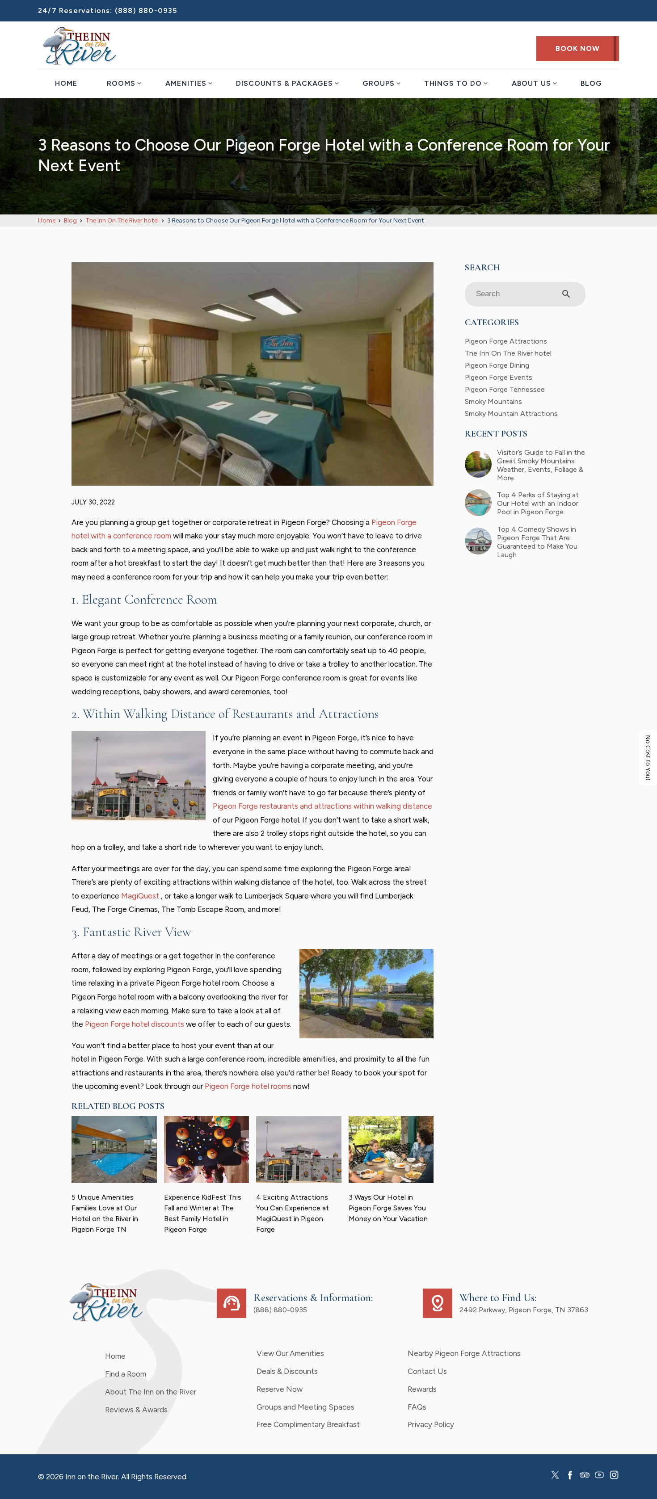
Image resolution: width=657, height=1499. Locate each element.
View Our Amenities (290, 1353)
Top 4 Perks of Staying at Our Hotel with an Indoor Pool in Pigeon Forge (538, 503)
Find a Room (125, 1373)
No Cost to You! (648, 758)
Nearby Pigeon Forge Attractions (464, 1353)
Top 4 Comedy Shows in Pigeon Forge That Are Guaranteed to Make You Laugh (537, 542)
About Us (531, 83)
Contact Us (427, 1371)
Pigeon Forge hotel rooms (248, 1086)
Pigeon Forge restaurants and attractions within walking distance (322, 806)
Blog (591, 83)
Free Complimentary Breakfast (308, 1424)
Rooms (121, 83)
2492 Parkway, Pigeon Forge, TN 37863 (523, 1310)
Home (66, 83)
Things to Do (453, 83)
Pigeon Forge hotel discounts (134, 1024)
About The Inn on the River (150, 1391)
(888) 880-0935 (146, 10)
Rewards (422, 1389)
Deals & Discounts (287, 1371)
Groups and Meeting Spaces (305, 1406)
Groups (378, 83)
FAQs (417, 1406)
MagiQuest (141, 895)
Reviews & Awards (136, 1409)
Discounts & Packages (284, 83)
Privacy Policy (431, 1424)
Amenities (185, 83)
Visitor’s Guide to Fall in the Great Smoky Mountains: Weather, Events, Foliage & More (541, 465)
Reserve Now (280, 1389)
